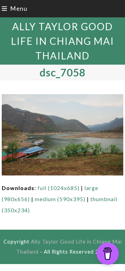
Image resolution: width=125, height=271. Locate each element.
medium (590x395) (60, 199)
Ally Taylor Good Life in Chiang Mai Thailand (62, 40)
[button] (14, 8)
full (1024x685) (59, 187)
